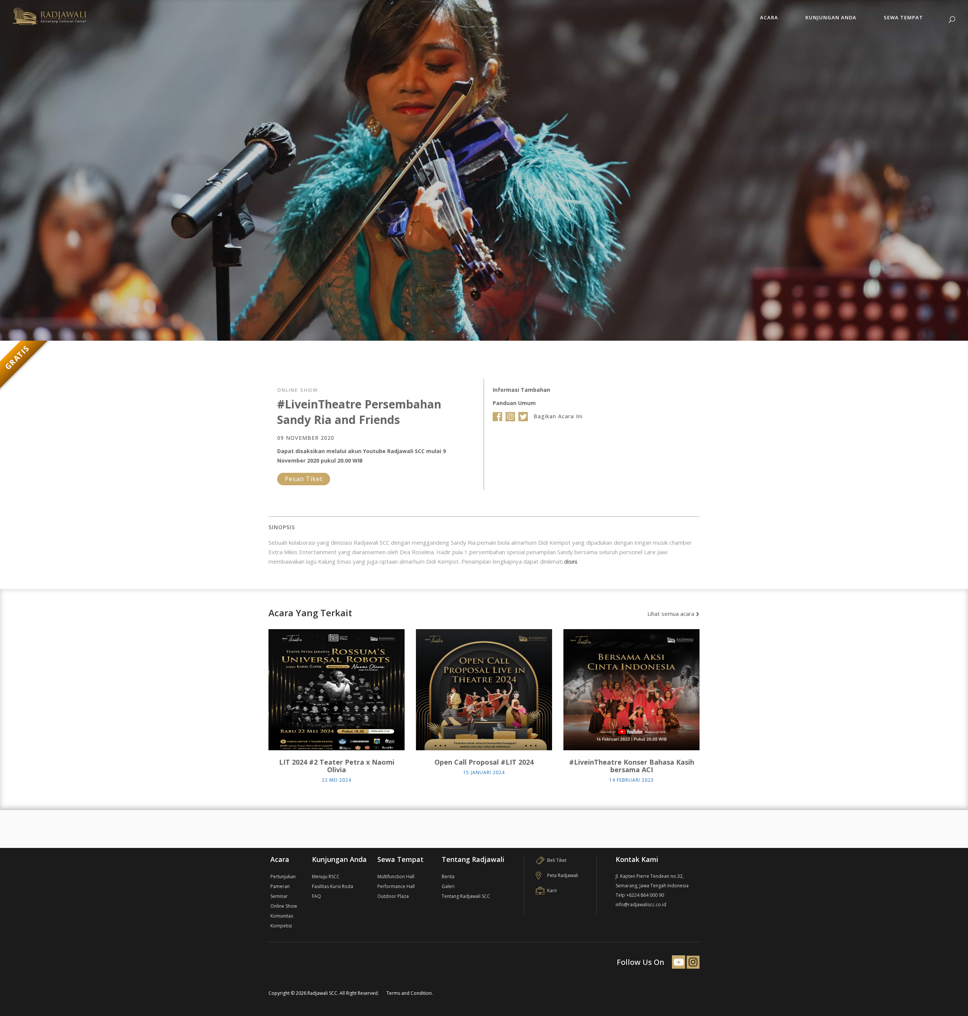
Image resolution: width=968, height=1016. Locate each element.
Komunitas (281, 916)
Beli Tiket (556, 860)
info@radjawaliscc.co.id (641, 904)
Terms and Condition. (409, 993)
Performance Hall (396, 886)
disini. (571, 561)
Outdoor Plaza (393, 896)
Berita (448, 876)
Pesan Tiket (304, 479)
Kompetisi (281, 926)
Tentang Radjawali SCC (466, 896)
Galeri (448, 886)
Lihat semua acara (670, 613)
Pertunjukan (283, 876)
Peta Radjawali (562, 875)
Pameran (280, 886)
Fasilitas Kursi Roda (332, 886)
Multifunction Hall (395, 876)
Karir (552, 890)
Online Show (283, 906)
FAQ (316, 896)
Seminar (279, 896)
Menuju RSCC (326, 876)
